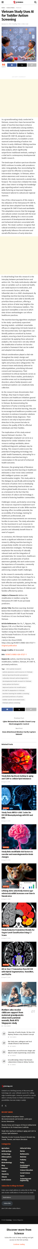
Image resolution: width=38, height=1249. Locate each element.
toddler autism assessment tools (13, 700)
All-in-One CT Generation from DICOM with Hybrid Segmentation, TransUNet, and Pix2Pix (18, 972)
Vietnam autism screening (11, 703)
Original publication (9, 646)
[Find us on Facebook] (2, 1106)
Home (3, 7)
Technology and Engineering (25, 1179)
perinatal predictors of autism (13, 696)
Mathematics (24, 1154)
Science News (11, 7)
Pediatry (23, 1160)
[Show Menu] (3, 2)
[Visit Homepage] (19, 2)
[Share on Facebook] (12, 65)
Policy (22, 1163)
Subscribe (7, 1203)
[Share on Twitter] (22, 65)
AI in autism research (14, 669)
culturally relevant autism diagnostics (15, 678)
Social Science (25, 1173)
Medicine (18, 7)
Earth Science (6, 1180)
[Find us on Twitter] (6, 1106)
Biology (4, 1160)
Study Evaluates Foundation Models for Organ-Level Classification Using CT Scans (18, 932)
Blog (3, 1165)
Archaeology (6, 1154)
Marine (22, 1151)
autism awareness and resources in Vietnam (17, 672)
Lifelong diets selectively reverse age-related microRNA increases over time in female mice (18, 893)
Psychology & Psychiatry (25, 1166)
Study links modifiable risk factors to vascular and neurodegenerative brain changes (17, 854)
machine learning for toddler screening (16, 693)
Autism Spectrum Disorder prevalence (15, 675)
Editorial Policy (25, 1148)
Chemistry (5, 1174)
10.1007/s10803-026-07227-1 (16, 655)
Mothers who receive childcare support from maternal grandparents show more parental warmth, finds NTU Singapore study (13, 1016)
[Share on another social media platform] (31, 65)
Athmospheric (6, 1157)
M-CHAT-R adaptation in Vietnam (13, 690)
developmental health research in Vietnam (17, 681)
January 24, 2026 (7, 24)
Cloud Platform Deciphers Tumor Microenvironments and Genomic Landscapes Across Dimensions (17, 1119)
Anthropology (6, 1151)
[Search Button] (35, 2)
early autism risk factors (11, 684)
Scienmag (9, 1220)
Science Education (26, 1170)
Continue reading (19, 1244)
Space (22, 1176)
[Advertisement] (19, 71)
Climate (4, 1177)
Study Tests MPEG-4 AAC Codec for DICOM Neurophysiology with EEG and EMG (17, 815)
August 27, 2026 (6, 781)
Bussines (5, 1168)
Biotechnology (7, 1163)
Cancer (4, 1171)
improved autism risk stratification (14, 687)
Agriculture (5, 1148)
